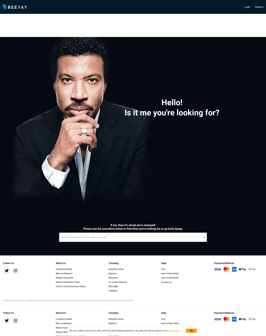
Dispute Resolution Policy (68, 282)
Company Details (64, 269)
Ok (191, 330)
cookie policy (174, 330)
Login (247, 7)
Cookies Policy (126, 300)
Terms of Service (99, 300)
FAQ (163, 269)
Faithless (113, 290)
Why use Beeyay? (64, 273)
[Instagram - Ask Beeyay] (15, 270)
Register (259, 7)
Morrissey (113, 278)
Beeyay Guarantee (64, 278)
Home (178, 228)
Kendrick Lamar (116, 269)
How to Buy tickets (170, 273)
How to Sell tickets (170, 278)
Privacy (111, 300)
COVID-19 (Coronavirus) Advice (71, 286)
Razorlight (113, 286)
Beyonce (113, 273)
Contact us (166, 282)
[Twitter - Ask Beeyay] (6, 270)
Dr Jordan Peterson (118, 282)
